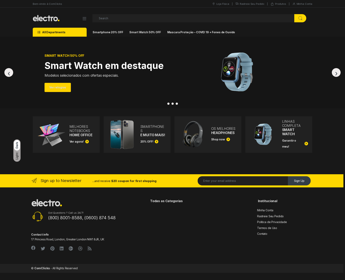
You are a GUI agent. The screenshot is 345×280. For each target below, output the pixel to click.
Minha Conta (304, 3)
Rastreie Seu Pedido (252, 3)
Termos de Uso (267, 228)
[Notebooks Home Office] (177, 104)
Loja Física (222, 3)
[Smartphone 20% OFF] (168, 104)
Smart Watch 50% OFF (145, 32)
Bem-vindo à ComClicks (47, 3)
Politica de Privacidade (272, 222)
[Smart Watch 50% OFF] (173, 104)
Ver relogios (57, 87)
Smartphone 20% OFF (108, 32)
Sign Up (299, 180)
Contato (262, 233)
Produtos (280, 3)
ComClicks (42, 268)
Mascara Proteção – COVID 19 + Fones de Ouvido (201, 32)
